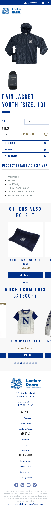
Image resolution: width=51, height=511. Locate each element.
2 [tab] (27, 282)
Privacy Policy (25, 466)
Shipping (8, 149)
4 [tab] (24, 363)
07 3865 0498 (26, 402)
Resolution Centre (25, 429)
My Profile (32, 2)
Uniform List (25, 445)
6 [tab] (30, 363)
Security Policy (25, 477)
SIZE (3, 121)
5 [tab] (27, 363)
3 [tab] (21, 363)
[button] (46, 134)
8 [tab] (36, 363)
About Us (26, 439)
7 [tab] (33, 363)
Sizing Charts (11, 156)
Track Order (25, 423)
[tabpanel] (25, 250)
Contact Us (25, 450)
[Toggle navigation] (47, 11)
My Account (25, 418)
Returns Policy (25, 472)
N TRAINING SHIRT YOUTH (25, 341)
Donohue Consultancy (34, 503)
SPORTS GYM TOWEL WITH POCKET (25, 262)
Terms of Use (25, 461)
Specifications (11, 143)
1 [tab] (24, 282)
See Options (26, 355)
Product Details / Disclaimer (24, 166)
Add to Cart (27, 134)
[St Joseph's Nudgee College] (11, 11)
